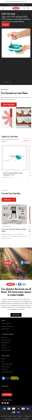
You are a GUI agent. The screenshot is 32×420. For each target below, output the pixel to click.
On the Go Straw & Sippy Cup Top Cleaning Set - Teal (12, 174)
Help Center (4, 337)
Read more (7, 199)
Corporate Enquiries (6, 340)
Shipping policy (27, 416)
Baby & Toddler (5, 328)
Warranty (4, 345)
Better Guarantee (6, 366)
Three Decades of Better (7, 364)
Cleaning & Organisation (7, 326)
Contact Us (4, 347)
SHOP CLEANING (8, 104)
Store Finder (4, 369)
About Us (4, 358)
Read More (5, 241)
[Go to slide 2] (7, 82)
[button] (3, 8)
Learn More (16, 315)
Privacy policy (20, 416)
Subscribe (7, 395)
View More (26, 140)
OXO (6, 416)
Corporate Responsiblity (7, 372)
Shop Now (5, 24)
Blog (3, 361)
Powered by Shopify (11, 416)
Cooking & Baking (6, 323)
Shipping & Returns (6, 342)
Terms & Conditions (6, 350)
